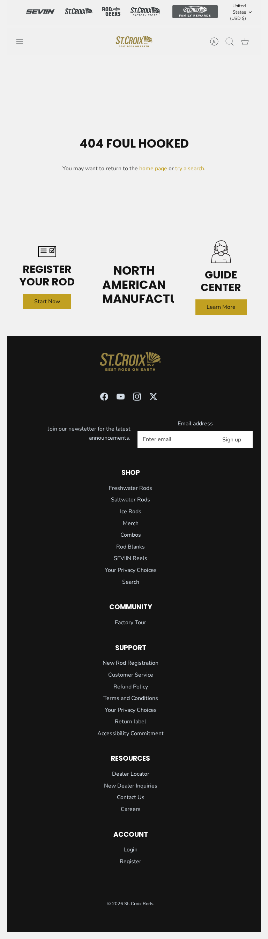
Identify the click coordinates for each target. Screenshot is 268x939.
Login (130, 850)
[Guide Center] (221, 251)
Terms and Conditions (130, 698)
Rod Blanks (130, 547)
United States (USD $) (238, 12)
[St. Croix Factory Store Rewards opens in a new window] (145, 12)
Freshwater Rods (130, 488)
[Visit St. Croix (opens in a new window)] (78, 12)
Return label (130, 721)
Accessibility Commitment (130, 733)
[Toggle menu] (23, 41)
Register (130, 861)
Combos (130, 535)
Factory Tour (130, 622)
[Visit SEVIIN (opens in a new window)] (40, 12)
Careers (131, 809)
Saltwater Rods (130, 500)
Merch (131, 523)
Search (130, 582)
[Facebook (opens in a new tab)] (104, 396)
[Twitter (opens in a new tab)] (153, 396)
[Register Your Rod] (47, 252)
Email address (195, 423)
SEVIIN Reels (130, 558)
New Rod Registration (130, 663)
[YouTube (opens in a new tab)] (120, 396)
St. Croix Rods (138, 904)
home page (153, 168)
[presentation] (134, 41)
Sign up (231, 440)
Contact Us (130, 797)
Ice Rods (130, 511)
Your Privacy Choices (131, 570)
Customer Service (130, 675)
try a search (189, 168)
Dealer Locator (130, 774)
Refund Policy (130, 687)
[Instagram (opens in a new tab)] (137, 396)
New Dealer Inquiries (130, 786)
